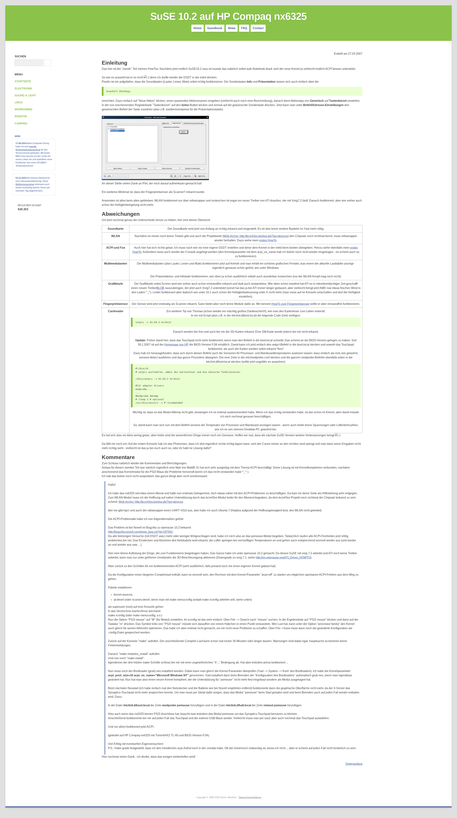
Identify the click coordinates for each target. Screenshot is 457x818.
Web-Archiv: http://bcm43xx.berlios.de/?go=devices (255, 236)
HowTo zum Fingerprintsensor (291, 303)
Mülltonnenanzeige (25, 184)
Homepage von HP (176, 344)
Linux (19, 102)
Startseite (23, 81)
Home (198, 28)
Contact (258, 28)
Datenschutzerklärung (250, 797)
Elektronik (23, 88)
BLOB (160, 288)
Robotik (21, 116)
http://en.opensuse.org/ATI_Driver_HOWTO (283, 557)
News (231, 28)
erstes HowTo (268, 240)
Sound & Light (25, 95)
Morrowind (23, 109)
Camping (21, 123)
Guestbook (214, 28)
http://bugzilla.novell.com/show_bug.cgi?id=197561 (140, 531)
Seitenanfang (353, 763)
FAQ (244, 28)
